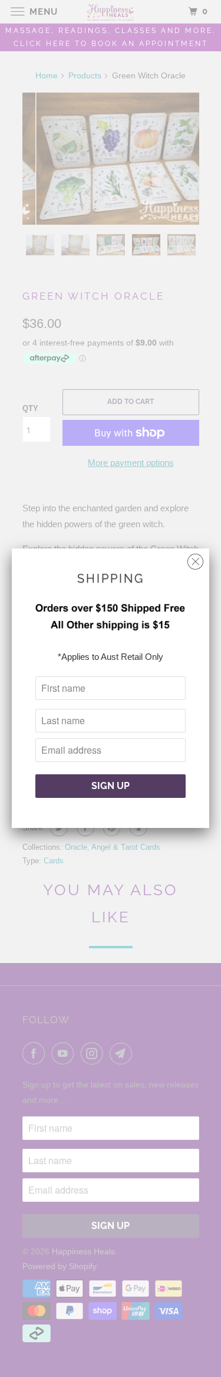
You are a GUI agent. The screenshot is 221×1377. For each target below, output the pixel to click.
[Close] (195, 559)
